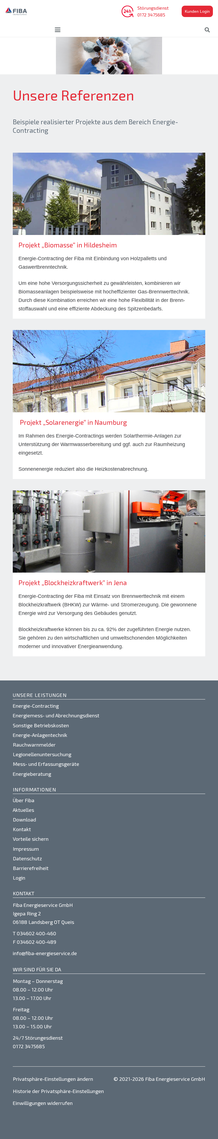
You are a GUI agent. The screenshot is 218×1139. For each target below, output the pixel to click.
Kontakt (22, 829)
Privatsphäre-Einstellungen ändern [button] (53, 1079)
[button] (58, 30)
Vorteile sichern (31, 839)
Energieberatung (32, 774)
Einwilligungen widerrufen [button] (43, 1103)
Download (24, 819)
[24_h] (127, 11)
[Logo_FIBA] (16, 11)
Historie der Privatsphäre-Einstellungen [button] (58, 1091)
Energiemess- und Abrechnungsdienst (56, 715)
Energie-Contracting (36, 706)
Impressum (26, 849)
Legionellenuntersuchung (42, 754)
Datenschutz (27, 858)
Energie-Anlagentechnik (40, 735)
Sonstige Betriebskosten (41, 725)
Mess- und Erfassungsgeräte (46, 764)
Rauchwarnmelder (34, 744)
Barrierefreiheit (31, 868)
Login (19, 878)
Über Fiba (23, 800)
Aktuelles (23, 810)
